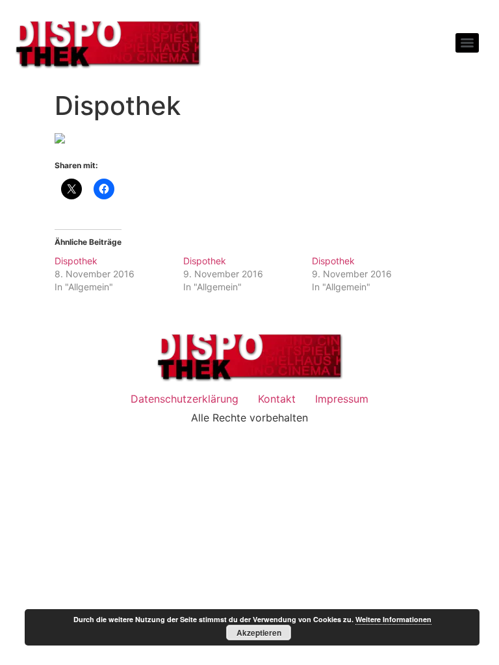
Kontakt (277, 398)
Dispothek (76, 260)
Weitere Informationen (393, 619)
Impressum (341, 398)
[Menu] (467, 43)
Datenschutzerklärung (184, 398)
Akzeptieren (259, 632)
